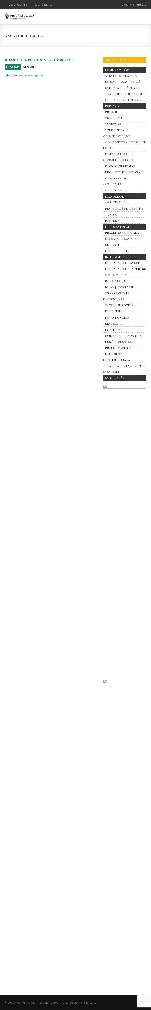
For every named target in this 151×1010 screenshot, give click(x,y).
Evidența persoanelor (125, 336)
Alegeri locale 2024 (121, 60)
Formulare (115, 329)
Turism (111, 214)
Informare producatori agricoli (39, 59)
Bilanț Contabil (119, 287)
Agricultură (116, 202)
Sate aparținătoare (122, 88)
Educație (113, 245)
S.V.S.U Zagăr (114, 378)
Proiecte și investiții (124, 208)
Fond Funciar (117, 317)
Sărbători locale (120, 239)
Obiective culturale (123, 100)
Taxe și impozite (119, 305)
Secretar (113, 124)
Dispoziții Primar (120, 166)
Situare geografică (122, 82)
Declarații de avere (122, 263)
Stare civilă (115, 275)
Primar (111, 112)
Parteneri (114, 221)
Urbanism (113, 311)
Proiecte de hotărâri (124, 172)
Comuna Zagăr (117, 70)
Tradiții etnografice (124, 94)
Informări (29, 67)
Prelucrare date (120, 348)
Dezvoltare (114, 196)
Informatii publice (120, 257)
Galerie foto (116, 251)
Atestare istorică (121, 76)
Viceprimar (115, 118)
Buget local (116, 281)
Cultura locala (118, 227)
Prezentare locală (122, 232)
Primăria (112, 106)
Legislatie (114, 323)
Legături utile (118, 342)
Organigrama (117, 190)
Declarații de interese (125, 269)
